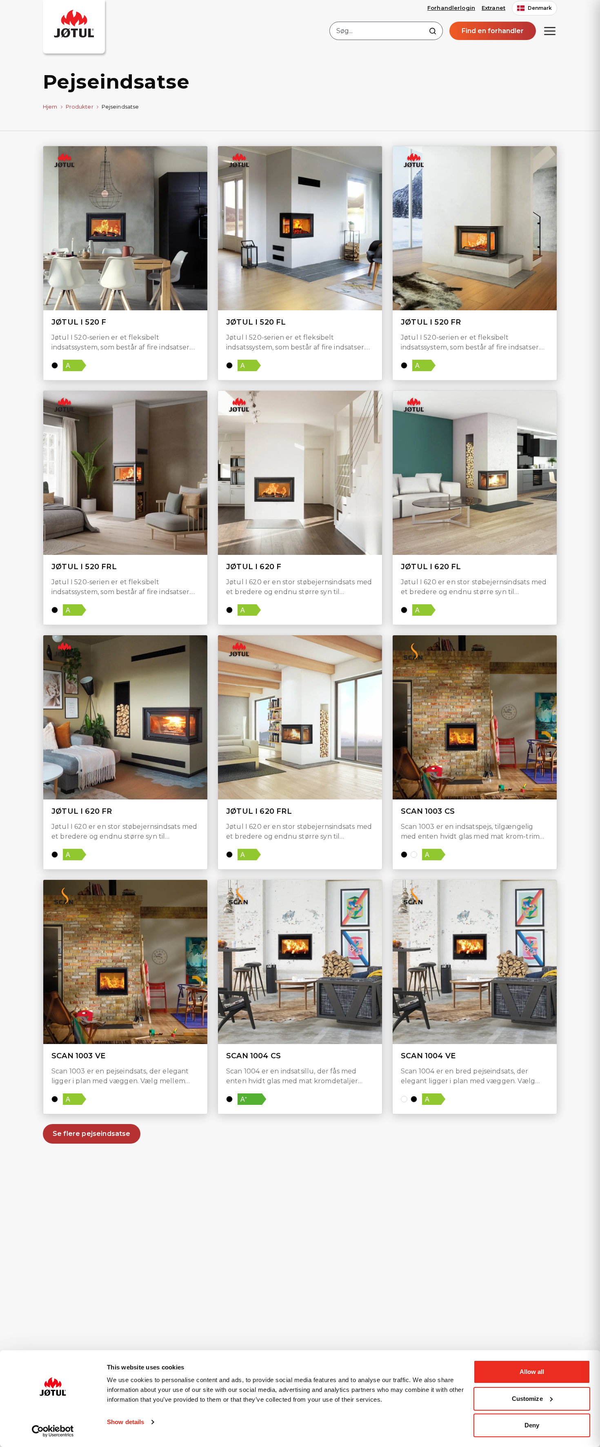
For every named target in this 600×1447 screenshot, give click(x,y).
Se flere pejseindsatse (92, 1134)
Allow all (532, 1371)
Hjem (50, 106)
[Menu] (549, 31)
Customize (527, 1398)
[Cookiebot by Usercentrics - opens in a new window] (53, 1431)
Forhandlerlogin (451, 7)
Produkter (79, 106)
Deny (531, 1425)
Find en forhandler (493, 31)
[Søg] (432, 31)
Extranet (493, 7)
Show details (125, 1421)
